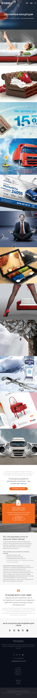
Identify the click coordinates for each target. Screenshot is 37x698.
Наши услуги (18, 669)
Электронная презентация (18, 509)
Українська (18, 680)
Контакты (18, 674)
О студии (18, 667)
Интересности (18, 673)
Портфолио (18, 671)
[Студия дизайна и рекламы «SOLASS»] (5, 3)
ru (31, 3)
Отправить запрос (18, 488)
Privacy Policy (26, 692)
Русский (18, 682)
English (18, 683)
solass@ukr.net (20, 658)
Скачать (19, 518)
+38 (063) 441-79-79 (18, 661)
